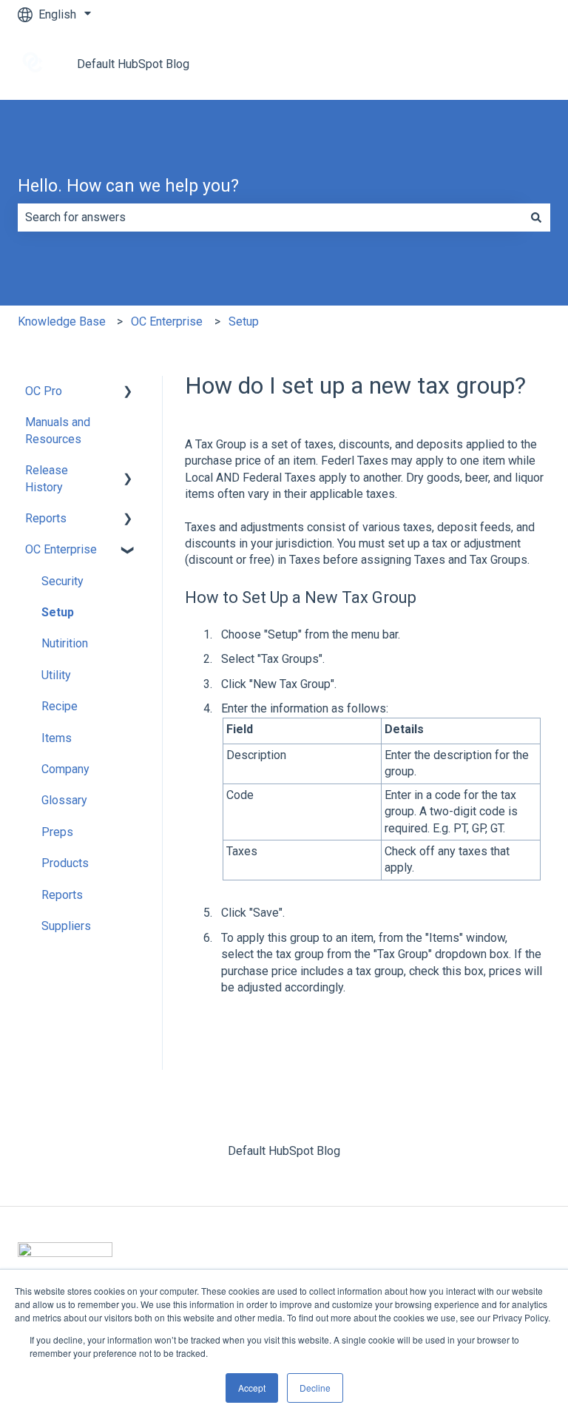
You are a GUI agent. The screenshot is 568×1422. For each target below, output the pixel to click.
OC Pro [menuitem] (43, 391)
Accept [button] (252, 1387)
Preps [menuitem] (57, 832)
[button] (128, 392)
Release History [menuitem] (46, 478)
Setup (244, 321)
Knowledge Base (62, 321)
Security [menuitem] (62, 581)
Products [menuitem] (65, 863)
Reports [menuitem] (46, 518)
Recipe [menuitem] (59, 706)
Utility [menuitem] (56, 675)
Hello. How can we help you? (128, 186)
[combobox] (270, 217)
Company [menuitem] (65, 769)
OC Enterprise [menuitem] (61, 549)
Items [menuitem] (56, 738)
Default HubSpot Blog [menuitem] (284, 1151)
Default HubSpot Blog (133, 64)
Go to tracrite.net (492, 64)
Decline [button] (315, 1387)
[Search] (536, 217)
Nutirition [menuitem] (64, 643)
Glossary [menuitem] (64, 800)
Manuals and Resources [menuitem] (57, 430)
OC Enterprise (167, 321)
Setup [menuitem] (57, 612)
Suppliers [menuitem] (66, 926)
